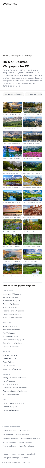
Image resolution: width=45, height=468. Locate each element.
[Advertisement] (22, 31)
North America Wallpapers (13, 340)
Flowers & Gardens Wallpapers (15, 391)
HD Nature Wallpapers (13, 94)
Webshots (10, 4)
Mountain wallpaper (10, 438)
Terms (13, 454)
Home (5, 56)
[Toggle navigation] (40, 4)
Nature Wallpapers (10, 297)
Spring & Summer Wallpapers (14, 378)
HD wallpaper (25, 430)
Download (31, 454)
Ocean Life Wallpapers (12, 369)
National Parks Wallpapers (13, 311)
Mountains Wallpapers (12, 294)
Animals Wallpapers (10, 355)
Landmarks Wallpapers (12, 314)
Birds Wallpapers (9, 359)
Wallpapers (16, 56)
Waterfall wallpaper (26, 446)
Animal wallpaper (9, 446)
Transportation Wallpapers (13, 403)
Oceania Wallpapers (11, 347)
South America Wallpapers (13, 343)
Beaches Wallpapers (11, 304)
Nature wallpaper (9, 430)
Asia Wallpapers (9, 333)
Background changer (11, 458)
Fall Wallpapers (9, 381)
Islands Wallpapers (10, 307)
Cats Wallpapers (9, 365)
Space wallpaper (25, 442)
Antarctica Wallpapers (11, 330)
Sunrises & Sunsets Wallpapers (15, 388)
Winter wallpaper (9, 442)
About (5, 454)
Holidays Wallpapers (11, 410)
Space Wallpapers (10, 407)
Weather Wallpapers (11, 394)
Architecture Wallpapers (12, 318)
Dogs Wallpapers (9, 362)
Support (25, 458)
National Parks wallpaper (31, 438)
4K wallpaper (8, 434)
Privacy (21, 454)
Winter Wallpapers (10, 384)
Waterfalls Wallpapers (11, 301)
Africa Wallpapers (9, 326)
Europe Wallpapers (10, 336)
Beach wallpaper (22, 434)
